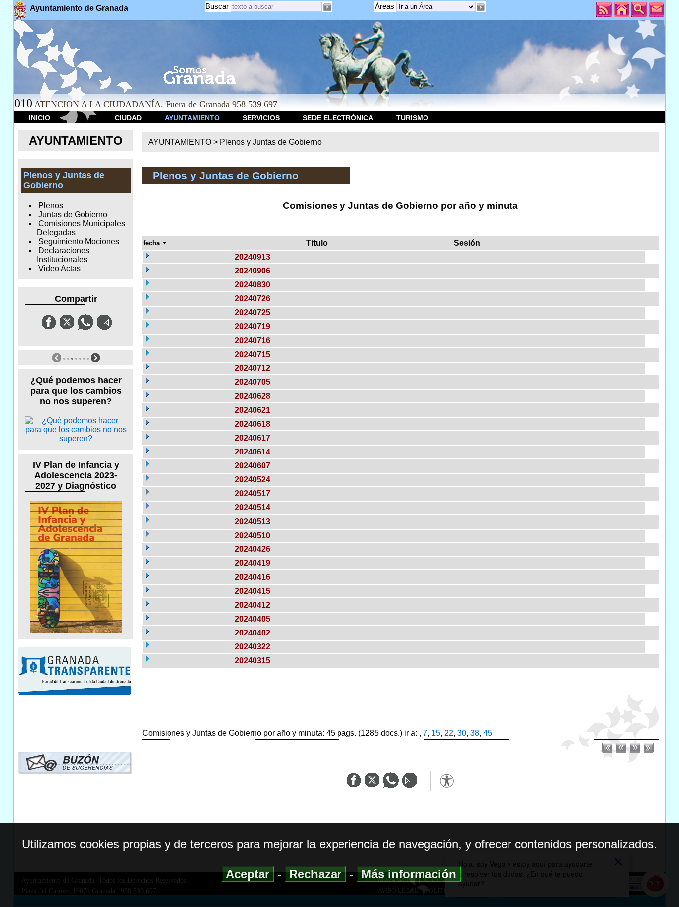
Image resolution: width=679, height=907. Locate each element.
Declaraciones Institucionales (63, 255)
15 (435, 733)
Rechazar (315, 874)
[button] (481, 7)
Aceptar (248, 874)
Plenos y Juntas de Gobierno (271, 142)
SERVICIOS (261, 118)
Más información (409, 874)
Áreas (385, 6)
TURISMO (412, 118)
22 (448, 733)
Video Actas (59, 268)
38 (474, 733)
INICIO (39, 118)
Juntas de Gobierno (72, 214)
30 (461, 733)
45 (487, 733)
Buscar (217, 6)
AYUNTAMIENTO (192, 118)
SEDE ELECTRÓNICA (338, 118)
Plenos (50, 205)
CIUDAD (128, 118)
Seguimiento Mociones (78, 241)
